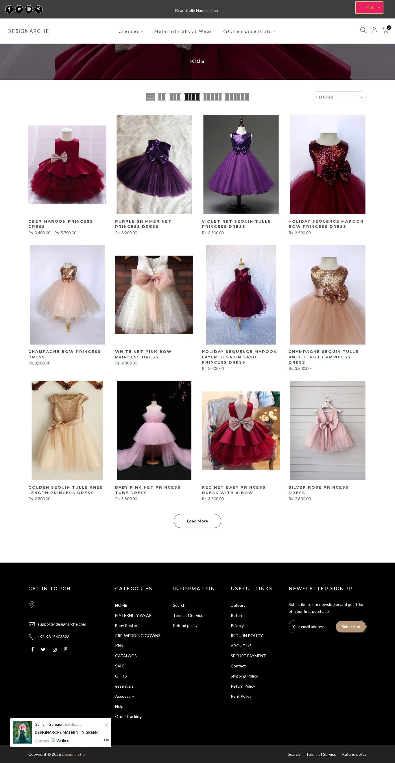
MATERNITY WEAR (133, 615)
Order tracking (128, 716)
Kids (119, 645)
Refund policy (185, 625)
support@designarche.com (62, 623)
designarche (28, 31)
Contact (238, 665)
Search (179, 605)
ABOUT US (241, 645)
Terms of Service (188, 615)
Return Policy (243, 686)
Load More (197, 520)
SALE (120, 665)
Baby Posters (127, 625)
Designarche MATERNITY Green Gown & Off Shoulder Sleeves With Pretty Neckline (69, 732)
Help (119, 706)
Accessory (124, 696)
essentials (124, 686)
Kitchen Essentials (247, 31)
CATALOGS (126, 655)
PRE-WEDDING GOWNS (137, 635)
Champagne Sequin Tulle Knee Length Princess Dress (324, 356)
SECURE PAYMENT (248, 655)
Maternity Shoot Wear (183, 31)
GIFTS (121, 675)
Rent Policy (241, 696)
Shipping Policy (244, 675)
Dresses (129, 31)
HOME (121, 605)
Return (237, 615)
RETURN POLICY (247, 635)
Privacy (237, 625)
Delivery (238, 605)
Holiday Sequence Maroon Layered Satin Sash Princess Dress (239, 356)
